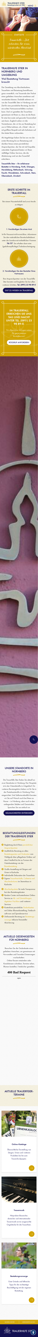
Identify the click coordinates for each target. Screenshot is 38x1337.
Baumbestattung (10, 866)
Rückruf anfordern (19, 342)
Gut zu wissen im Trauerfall (19, 290)
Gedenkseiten (28, 907)
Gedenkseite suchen (28, 1322)
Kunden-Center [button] (9, 1322)
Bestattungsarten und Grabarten (17, 854)
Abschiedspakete (11, 889)
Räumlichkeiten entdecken (19, 813)
